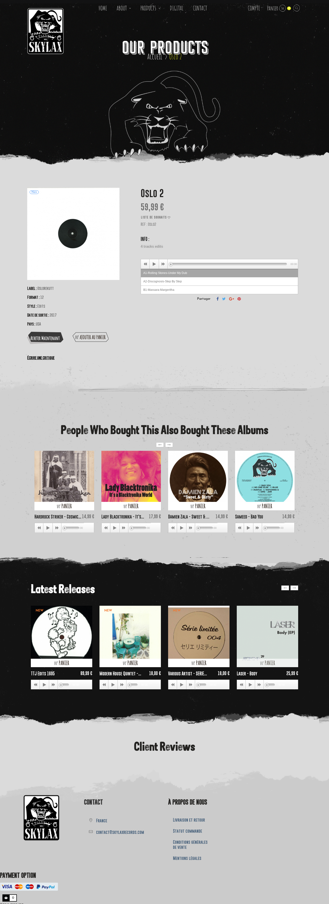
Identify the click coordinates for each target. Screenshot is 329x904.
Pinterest (239, 299)
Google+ (231, 299)
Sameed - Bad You (249, 516)
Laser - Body (247, 673)
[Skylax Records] (30, 817)
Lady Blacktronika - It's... (122, 516)
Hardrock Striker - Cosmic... (57, 516)
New (39, 610)
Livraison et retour (189, 820)
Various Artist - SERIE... (187, 673)
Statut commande (187, 831)
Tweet (224, 299)
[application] (219, 264)
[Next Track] (163, 264)
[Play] (154, 264)
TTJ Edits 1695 (43, 673)
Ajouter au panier (92, 337)
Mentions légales (187, 858)
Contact (93, 801)
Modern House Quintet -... (120, 673)
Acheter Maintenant (45, 338)
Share (217, 299)
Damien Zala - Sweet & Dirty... (186, 516)
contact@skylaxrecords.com (120, 832)
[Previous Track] (145, 264)
